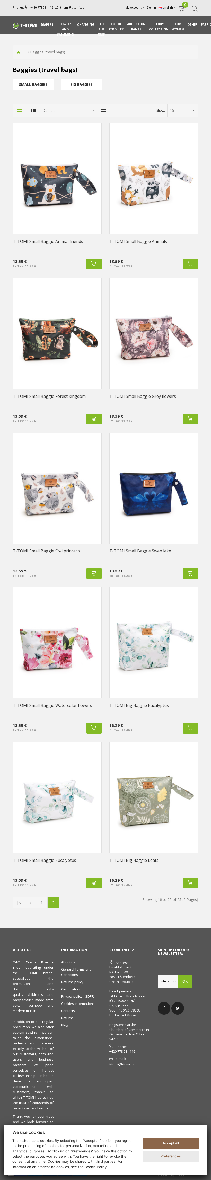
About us (68, 962)
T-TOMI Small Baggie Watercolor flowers (52, 705)
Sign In (151, 7)
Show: (160, 110)
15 (172, 110)
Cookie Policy (95, 1167)
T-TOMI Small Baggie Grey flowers (142, 396)
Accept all (171, 1143)
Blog (64, 1025)
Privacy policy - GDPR (77, 996)
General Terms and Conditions (76, 972)
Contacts (68, 1010)
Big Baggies (81, 84)
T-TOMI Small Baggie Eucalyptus (44, 860)
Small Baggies (33, 84)
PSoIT (180, 1175)
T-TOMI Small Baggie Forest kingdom (49, 396)
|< (19, 902)
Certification (70, 989)
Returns (67, 1018)
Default (48, 110)
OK (185, 981)
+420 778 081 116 (41, 7)
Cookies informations (78, 1003)
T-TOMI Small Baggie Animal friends (48, 241)
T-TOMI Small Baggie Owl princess (46, 551)
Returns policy (72, 982)
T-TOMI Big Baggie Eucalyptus (139, 705)
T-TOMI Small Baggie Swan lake (140, 551)
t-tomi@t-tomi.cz (72, 7)
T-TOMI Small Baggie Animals (138, 241)
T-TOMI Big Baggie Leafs (134, 860)
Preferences (171, 1156)
